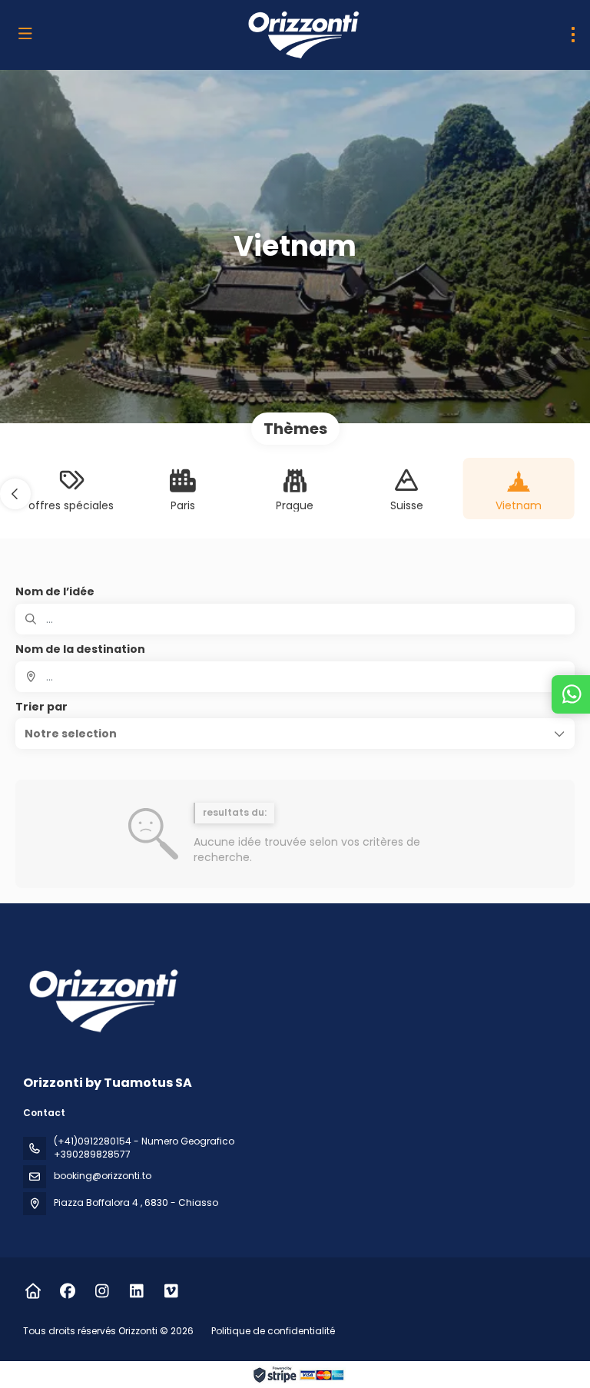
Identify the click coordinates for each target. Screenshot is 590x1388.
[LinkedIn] (136, 1291)
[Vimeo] (171, 1291)
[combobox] (295, 676)
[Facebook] (67, 1291)
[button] (15, 494)
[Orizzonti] (101, 1000)
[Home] (32, 1291)
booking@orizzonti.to (102, 1175)
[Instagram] (101, 1291)
